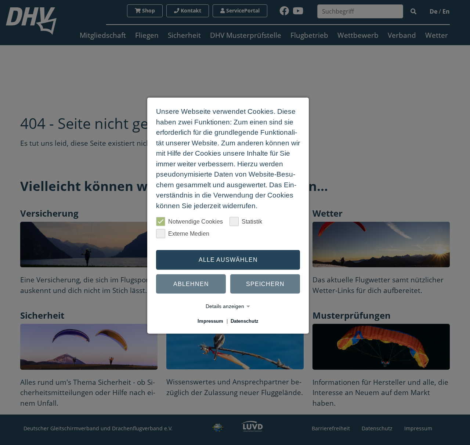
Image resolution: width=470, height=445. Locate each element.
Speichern (265, 284)
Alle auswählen (228, 260)
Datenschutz (244, 321)
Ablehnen (191, 284)
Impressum (210, 321)
